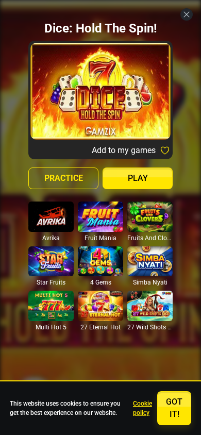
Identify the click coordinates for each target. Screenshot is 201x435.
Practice (63, 178)
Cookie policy (142, 408)
